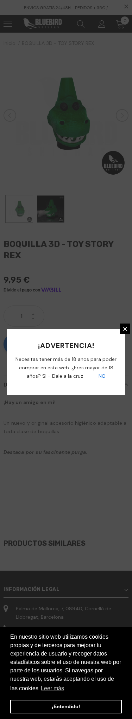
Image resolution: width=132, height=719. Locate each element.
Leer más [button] (52, 688)
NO (101, 376)
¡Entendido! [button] (66, 706)
